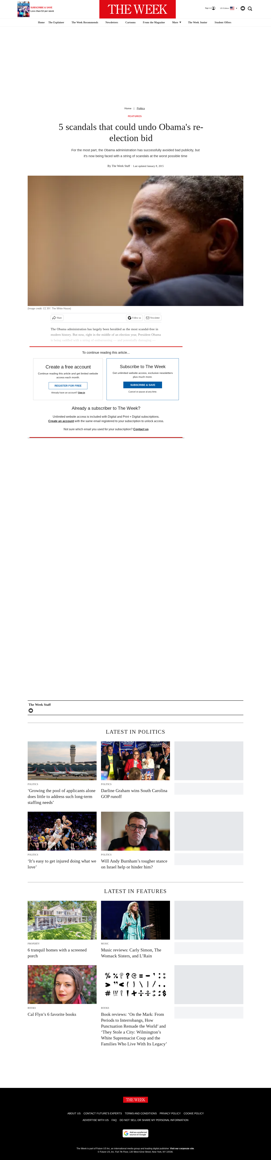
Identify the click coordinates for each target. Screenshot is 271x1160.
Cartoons (130, 22)
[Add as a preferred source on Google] (135, 1133)
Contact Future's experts (103, 1113)
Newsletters (111, 22)
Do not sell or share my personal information (154, 1120)
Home (127, 108)
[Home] (41, 22)
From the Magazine (154, 22)
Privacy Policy (170, 1113)
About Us (74, 1113)
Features (135, 116)
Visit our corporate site (182, 1148)
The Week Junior (197, 22)
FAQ (114, 1120)
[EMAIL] (32, 710)
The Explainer (56, 22)
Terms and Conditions (141, 1113)
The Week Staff (121, 166)
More (175, 22)
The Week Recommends (85, 22)
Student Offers (223, 22)
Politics (141, 108)
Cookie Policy (194, 1113)
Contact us (141, 429)
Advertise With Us (96, 1120)
